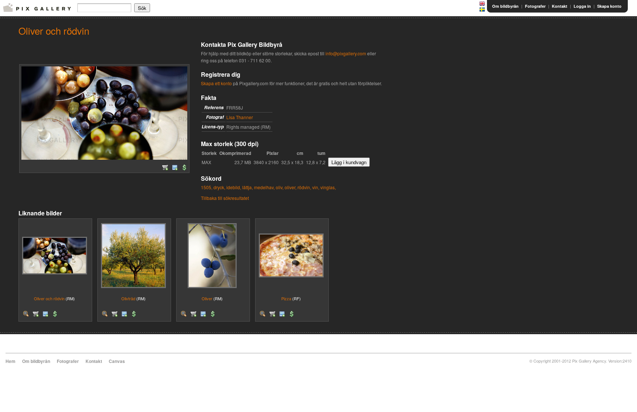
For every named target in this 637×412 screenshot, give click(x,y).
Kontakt (559, 6)
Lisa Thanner (239, 117)
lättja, (247, 187)
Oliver (207, 298)
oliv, (279, 187)
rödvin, (304, 187)
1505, (206, 187)
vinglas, (328, 187)
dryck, (219, 187)
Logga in (582, 6)
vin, (315, 187)
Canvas (117, 361)
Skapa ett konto (216, 83)
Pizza (286, 298)
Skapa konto (609, 6)
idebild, (233, 187)
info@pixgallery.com (346, 53)
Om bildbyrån (505, 6)
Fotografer (535, 6)
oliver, (290, 187)
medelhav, (264, 187)
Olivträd (128, 298)
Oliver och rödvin (49, 298)
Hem (10, 361)
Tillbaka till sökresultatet (225, 198)
